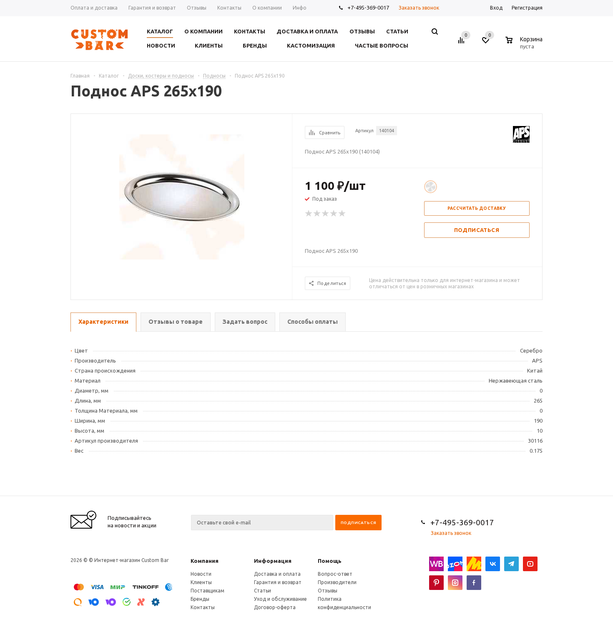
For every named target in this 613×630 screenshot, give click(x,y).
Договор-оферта (275, 607)
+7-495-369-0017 (368, 7)
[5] (342, 213)
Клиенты (201, 582)
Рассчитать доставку (476, 208)
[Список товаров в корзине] (525, 45)
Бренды (200, 599)
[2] (317, 213)
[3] (326, 213)
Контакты (203, 607)
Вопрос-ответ (335, 574)
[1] (309, 213)
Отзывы (327, 590)
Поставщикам (207, 590)
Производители (337, 582)
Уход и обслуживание (280, 599)
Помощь (330, 561)
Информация (272, 561)
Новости (201, 574)
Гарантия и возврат (277, 582)
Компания (205, 561)
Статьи (262, 590)
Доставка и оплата (277, 574)
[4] (334, 213)
